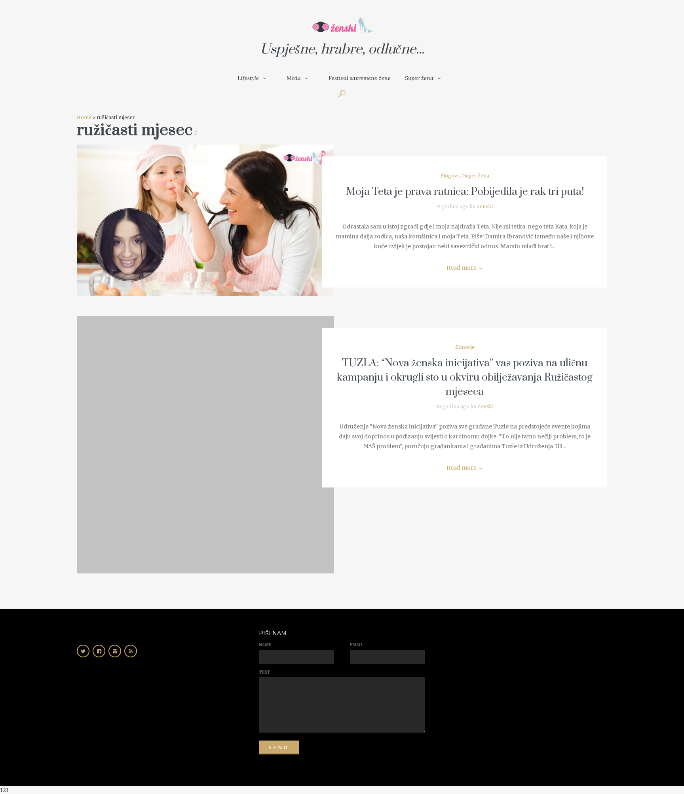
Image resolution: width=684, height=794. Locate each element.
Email (356, 644)
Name (265, 644)
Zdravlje (465, 347)
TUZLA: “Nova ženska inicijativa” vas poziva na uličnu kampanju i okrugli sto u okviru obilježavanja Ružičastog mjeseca (465, 377)
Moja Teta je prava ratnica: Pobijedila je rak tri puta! (465, 191)
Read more (464, 267)
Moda (294, 78)
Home (84, 117)
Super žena (419, 78)
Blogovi (449, 176)
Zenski (485, 206)
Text (264, 672)
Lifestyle (248, 78)
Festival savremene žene (360, 78)
